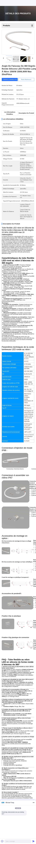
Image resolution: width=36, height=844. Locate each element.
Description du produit (26, 113)
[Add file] (2, 841)
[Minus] (34, 803)
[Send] (33, 841)
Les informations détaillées (9, 113)
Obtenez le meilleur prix (10, 79)
